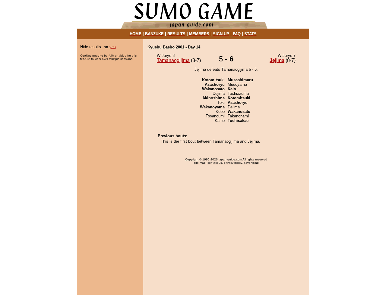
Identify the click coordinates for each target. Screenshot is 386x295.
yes (112, 47)
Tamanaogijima (173, 60)
